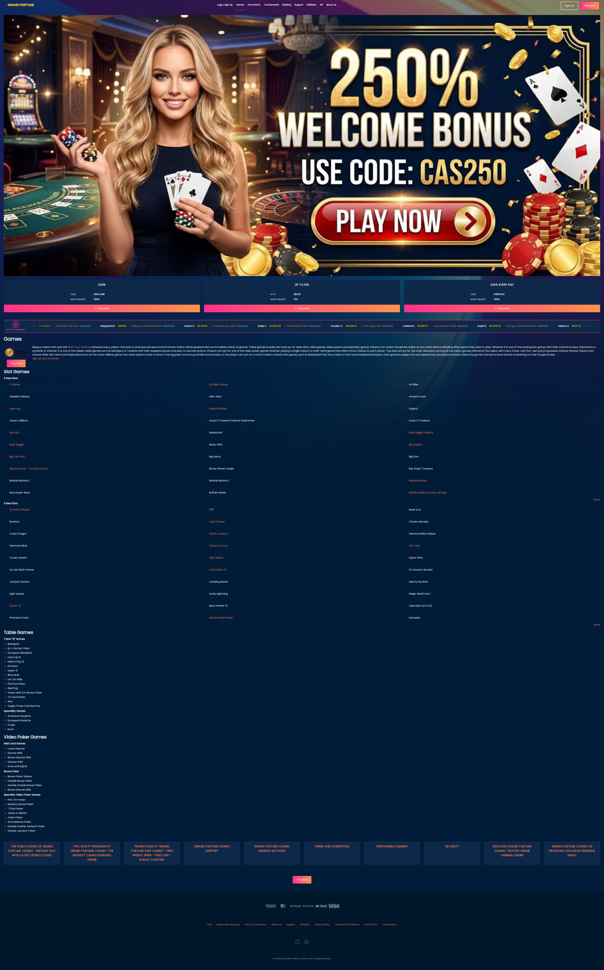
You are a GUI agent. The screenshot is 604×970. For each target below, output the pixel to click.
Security (452, 846)
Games (240, 4)
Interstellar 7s (217, 570)
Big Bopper (415, 444)
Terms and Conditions (332, 846)
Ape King (14, 408)
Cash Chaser (217, 521)
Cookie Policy (389, 924)
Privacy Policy (322, 924)
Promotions (254, 4)
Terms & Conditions (255, 924)
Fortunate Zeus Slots (164, 326)
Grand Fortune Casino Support (212, 848)
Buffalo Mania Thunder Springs (427, 492)
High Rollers (216, 557)
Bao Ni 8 (14, 432)
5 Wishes (14, 384)
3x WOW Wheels (19, 509)
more (596, 499)
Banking (286, 4)
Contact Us (371, 924)
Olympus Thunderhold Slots (87, 326)
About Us (331, 4)
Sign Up (569, 5)
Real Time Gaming (79, 347)
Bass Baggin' (17, 444)
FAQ (209, 924)
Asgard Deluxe (218, 408)
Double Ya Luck (218, 545)
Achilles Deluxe (218, 384)
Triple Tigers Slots (312, 326)
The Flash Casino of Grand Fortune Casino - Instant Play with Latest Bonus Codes (32, 850)
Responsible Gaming (392, 846)
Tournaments (271, 4)
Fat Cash (414, 545)
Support (298, 4)
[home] (108, 8)
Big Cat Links (17, 456)
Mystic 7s (15, 606)
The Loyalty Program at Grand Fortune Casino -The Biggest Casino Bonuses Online (92, 853)
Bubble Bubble (418, 480)
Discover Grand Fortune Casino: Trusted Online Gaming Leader (512, 850)
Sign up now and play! (45, 358)
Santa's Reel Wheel (221, 618)
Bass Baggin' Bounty (421, 432)
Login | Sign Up (225, 4)
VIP (321, 4)
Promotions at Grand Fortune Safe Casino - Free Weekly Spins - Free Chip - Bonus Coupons (152, 853)
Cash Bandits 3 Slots (238, 326)
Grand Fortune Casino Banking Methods (272, 848)
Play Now (589, 5)
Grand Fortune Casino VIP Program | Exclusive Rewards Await (572, 850)
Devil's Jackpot (218, 533)
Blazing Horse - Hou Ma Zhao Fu (28, 468)
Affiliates (311, 4)
